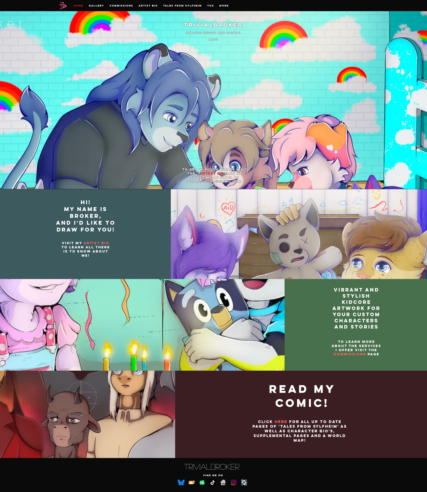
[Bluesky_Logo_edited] (181, 482)
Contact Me (211, 173)
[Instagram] (233, 482)
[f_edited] (223, 482)
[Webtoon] (202, 482)
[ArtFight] (244, 482)
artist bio (97, 243)
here (281, 421)
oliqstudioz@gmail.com (214, 181)
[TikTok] (212, 482)
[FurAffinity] (191, 482)
